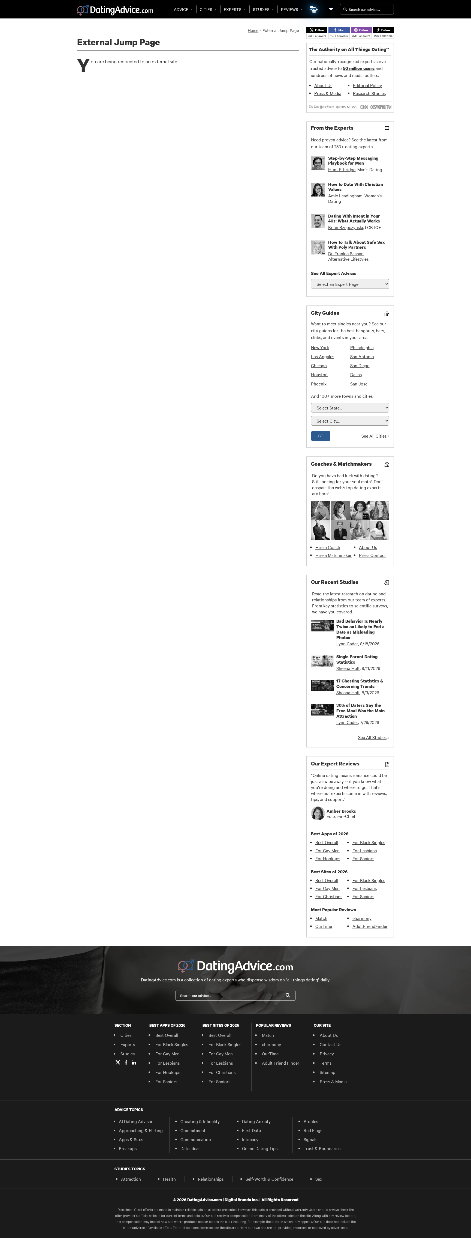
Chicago (319, 365)
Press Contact (372, 555)
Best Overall (326, 842)
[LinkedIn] (133, 1062)
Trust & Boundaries (322, 1148)
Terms (325, 1063)
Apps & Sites (131, 1139)
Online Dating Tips (259, 1148)
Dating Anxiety (256, 1121)
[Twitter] (118, 1062)
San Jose (358, 384)
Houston (319, 374)
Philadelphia (362, 347)
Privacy (327, 1053)
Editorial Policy (367, 85)
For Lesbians (364, 850)
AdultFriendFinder (370, 926)
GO (321, 435)
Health (169, 1179)
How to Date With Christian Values (355, 186)
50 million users (359, 68)
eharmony (362, 918)
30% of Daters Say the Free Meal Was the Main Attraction (360, 710)
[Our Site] (330, 9)
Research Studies (369, 93)
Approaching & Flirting (141, 1130)
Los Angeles (322, 356)
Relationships (211, 1179)
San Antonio (362, 356)
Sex (318, 1179)
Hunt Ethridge (341, 169)
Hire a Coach (327, 547)
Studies (261, 9)
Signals (310, 1139)
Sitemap (327, 1072)
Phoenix (319, 384)
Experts (232, 9)
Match (321, 918)
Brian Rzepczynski (345, 227)
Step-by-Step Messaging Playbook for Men (353, 160)
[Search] (287, 995)
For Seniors (363, 858)
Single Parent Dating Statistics (357, 659)
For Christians (328, 896)
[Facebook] (126, 1062)
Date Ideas (190, 1148)
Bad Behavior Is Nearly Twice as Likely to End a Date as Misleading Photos (360, 629)
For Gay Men (327, 850)
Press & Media (327, 93)
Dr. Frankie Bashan (346, 253)
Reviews (289, 9)
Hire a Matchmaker (333, 555)
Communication (195, 1139)
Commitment (193, 1130)
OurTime (323, 926)
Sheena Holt (348, 668)
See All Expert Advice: (333, 273)
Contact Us (330, 1044)
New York (320, 347)
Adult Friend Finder (280, 1063)
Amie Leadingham (345, 195)
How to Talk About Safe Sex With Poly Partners (356, 244)
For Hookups (327, 858)
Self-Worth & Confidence (269, 1179)
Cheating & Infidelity (200, 1121)
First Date (251, 1130)
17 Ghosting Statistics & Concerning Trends (359, 683)
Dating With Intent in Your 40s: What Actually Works (354, 218)
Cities (206, 9)
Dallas (356, 374)
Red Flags (313, 1130)
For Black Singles (368, 842)
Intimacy (250, 1139)
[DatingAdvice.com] (115, 10)
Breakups (128, 1148)
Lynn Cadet (347, 643)
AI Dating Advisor (136, 1121)
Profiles (311, 1121)
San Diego (360, 365)
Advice (181, 9)
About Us (323, 85)
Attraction (131, 1179)
